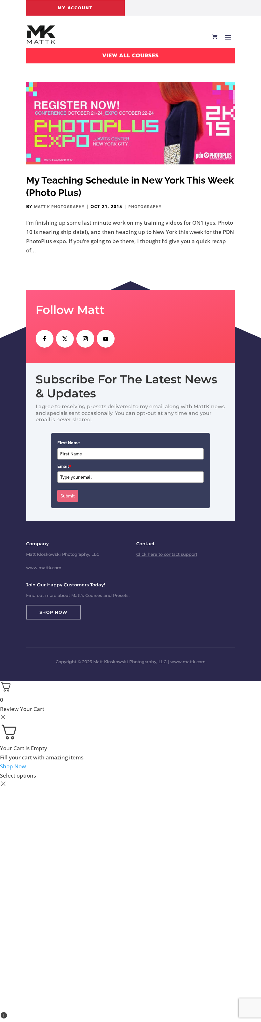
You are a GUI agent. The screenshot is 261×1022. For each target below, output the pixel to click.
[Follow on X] (65, 339)
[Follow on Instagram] (85, 339)
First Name (68, 443)
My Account (75, 7)
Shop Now (53, 612)
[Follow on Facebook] (44, 339)
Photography (144, 206)
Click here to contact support (166, 554)
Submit (67, 496)
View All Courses (130, 55)
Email (64, 466)
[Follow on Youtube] (106, 339)
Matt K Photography (59, 206)
